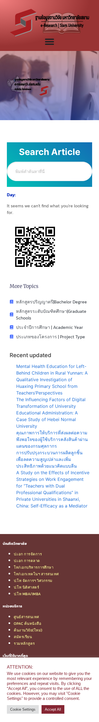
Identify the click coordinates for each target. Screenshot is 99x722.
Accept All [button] (53, 709)
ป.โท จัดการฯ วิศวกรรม (33, 580)
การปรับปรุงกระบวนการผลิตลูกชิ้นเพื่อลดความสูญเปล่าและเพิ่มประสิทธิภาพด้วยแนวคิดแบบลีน (49, 459)
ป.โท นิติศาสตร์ (26, 587)
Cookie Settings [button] (22, 709)
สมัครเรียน (23, 637)
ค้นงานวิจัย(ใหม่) (28, 630)
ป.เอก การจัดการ (28, 554)
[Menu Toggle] (49, 42)
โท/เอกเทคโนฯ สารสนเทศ (36, 574)
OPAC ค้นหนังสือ (27, 623)
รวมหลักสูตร (24, 643)
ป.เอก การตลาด (27, 560)
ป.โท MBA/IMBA (27, 594)
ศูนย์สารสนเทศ (26, 617)
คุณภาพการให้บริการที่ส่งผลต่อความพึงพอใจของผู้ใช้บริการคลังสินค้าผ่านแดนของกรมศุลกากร (52, 439)
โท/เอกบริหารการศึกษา (33, 567)
